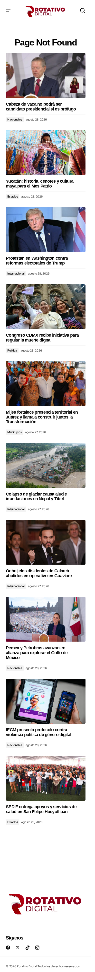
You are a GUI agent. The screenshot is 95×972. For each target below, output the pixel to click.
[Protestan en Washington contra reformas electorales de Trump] (46, 229)
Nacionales (14, 119)
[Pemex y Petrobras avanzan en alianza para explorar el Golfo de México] (46, 619)
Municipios (14, 432)
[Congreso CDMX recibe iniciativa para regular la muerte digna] (46, 306)
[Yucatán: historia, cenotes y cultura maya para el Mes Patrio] (46, 152)
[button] (8, 11)
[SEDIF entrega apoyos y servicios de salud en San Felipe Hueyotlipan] (46, 778)
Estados (12, 196)
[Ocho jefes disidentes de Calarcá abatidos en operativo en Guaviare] (46, 542)
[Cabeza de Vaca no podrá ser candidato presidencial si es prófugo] (46, 75)
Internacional (16, 273)
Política (12, 350)
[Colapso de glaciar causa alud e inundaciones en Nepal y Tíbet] (46, 465)
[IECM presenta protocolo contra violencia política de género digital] (46, 701)
